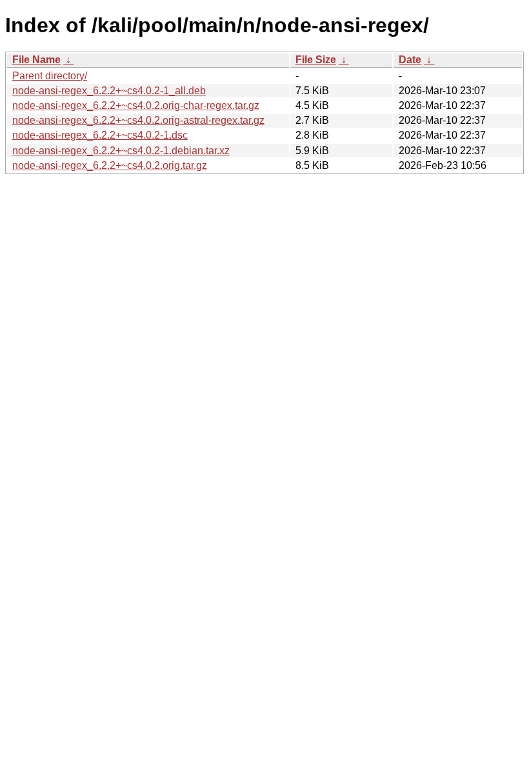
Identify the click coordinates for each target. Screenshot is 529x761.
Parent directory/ (49, 75)
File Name (36, 59)
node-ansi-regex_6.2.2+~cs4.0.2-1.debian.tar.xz (121, 150)
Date (410, 59)
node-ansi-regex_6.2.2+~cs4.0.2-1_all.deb (109, 90)
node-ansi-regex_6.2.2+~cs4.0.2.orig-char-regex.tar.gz (135, 105)
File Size (315, 59)
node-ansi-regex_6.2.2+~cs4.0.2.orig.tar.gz (109, 165)
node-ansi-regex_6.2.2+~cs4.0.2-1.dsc (100, 135)
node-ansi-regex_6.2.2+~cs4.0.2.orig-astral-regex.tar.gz (138, 120)
